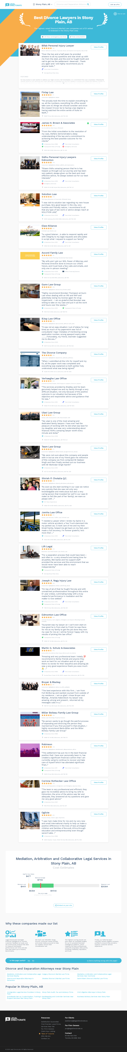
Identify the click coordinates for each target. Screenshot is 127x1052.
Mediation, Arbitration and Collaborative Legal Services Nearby (24, 975)
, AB (40, 986)
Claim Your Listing (48, 1031)
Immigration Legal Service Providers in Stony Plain (23, 993)
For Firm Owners (47, 1029)
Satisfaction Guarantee (50, 1022)
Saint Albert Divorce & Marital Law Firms (92, 978)
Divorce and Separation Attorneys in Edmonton (20, 979)
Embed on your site (65, 905)
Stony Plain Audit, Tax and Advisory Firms (57, 992)
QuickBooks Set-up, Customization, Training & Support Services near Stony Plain (24, 997)
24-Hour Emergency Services (55, 37)
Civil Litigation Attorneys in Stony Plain (91, 992)
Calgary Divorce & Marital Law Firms (55, 974)
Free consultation (78, 37)
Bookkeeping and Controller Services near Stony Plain (57, 997)
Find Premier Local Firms (51, 1024)
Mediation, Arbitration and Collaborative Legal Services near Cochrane (94, 975)
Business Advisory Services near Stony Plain (93, 996)
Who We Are (45, 1036)
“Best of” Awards (47, 1034)
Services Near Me (47, 1026)
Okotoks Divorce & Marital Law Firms (56, 978)
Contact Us (45, 1038)
